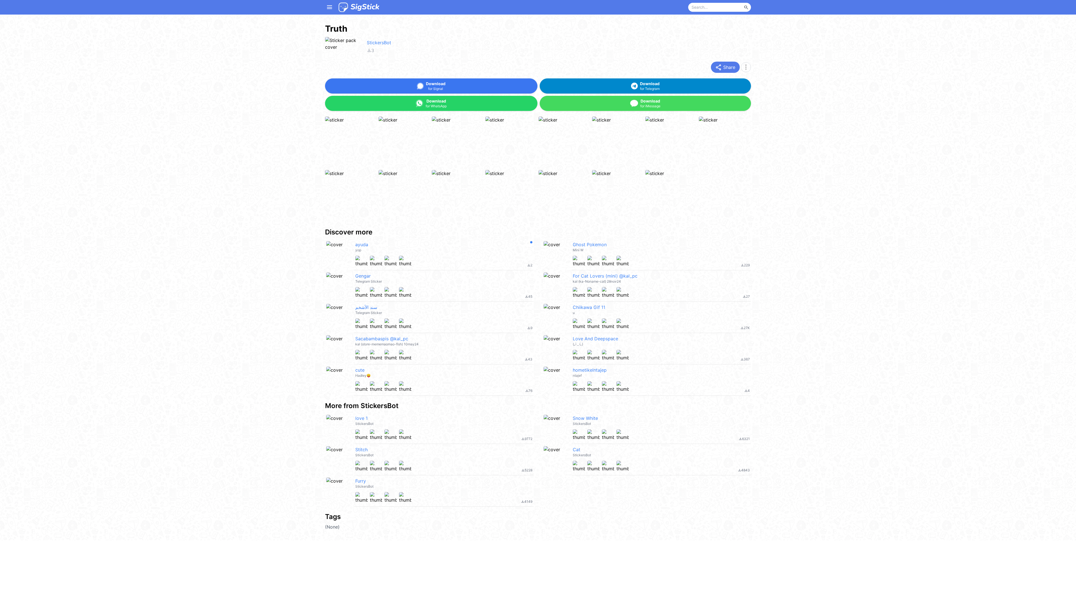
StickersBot (379, 42)
